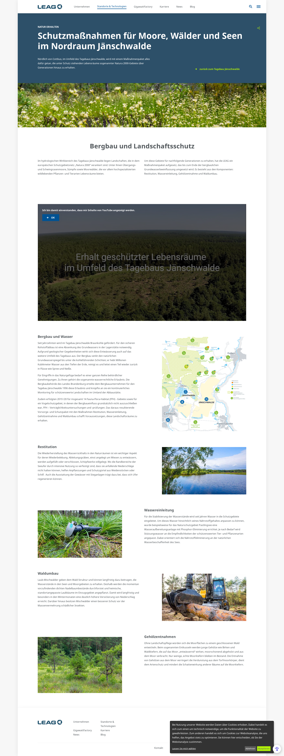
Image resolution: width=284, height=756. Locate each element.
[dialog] (222, 737)
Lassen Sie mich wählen (184, 748)
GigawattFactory (143, 6)
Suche (250, 6)
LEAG (50, 6)
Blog (192, 6)
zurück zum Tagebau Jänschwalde (220, 69)
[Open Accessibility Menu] (277, 749)
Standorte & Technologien (111, 6)
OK (53, 217)
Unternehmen (82, 6)
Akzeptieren (264, 748)
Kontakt (158, 748)
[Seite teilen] (259, 28)
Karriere (164, 6)
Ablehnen (250, 748)
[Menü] (258, 6)
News (179, 6)
